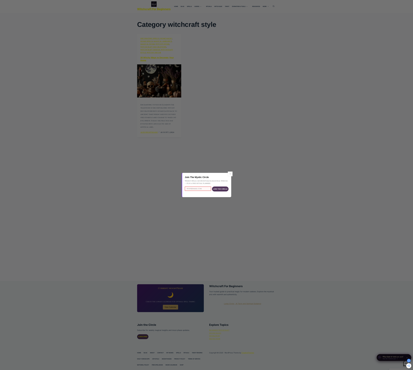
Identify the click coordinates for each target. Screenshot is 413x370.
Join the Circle (220, 189)
